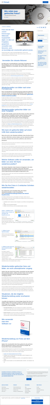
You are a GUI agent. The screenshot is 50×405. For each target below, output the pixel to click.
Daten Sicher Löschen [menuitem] (5, 388)
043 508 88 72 (45, 2)
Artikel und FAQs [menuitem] (27, 391)
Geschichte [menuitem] (38, 388)
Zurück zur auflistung (6, 26)
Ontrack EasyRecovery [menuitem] (17, 387)
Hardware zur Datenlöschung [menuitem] (18, 391)
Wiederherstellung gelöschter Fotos (17, 75)
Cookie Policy (23, 398)
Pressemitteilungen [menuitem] (28, 388)
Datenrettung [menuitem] (4, 387)
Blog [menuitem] (25, 387)
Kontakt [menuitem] (38, 387)
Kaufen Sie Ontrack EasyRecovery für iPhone (12, 353)
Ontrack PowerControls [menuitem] (17, 388)
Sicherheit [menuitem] (38, 391)
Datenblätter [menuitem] (27, 392)
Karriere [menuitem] (38, 392)
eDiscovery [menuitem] (3, 391)
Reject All (37, 400)
